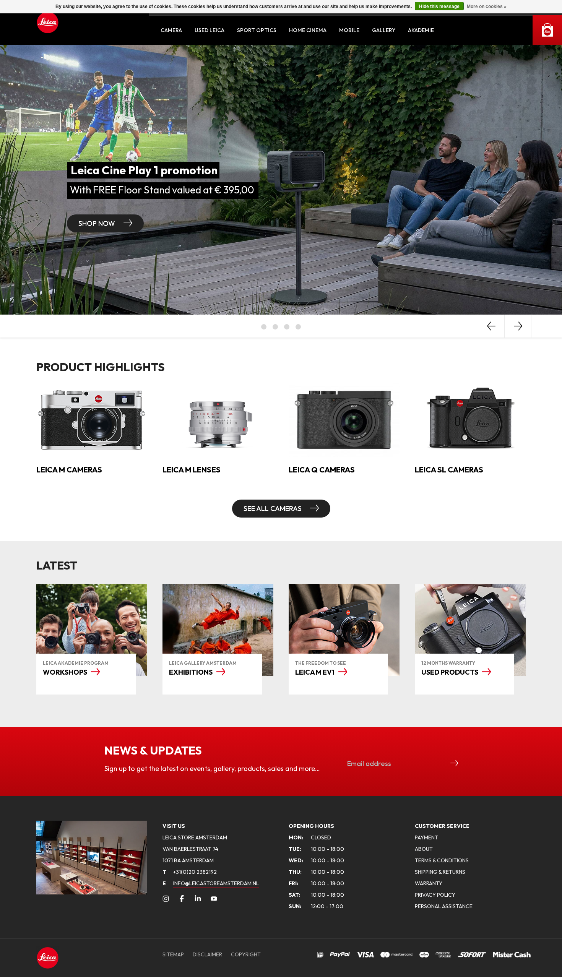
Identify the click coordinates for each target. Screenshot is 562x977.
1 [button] (263, 326)
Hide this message (439, 6)
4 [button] (298, 326)
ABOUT (424, 849)
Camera (171, 30)
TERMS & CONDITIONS (442, 860)
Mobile (349, 30)
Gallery (383, 30)
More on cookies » (487, 6)
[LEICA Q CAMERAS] (344, 419)
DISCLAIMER (207, 954)
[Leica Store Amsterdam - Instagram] (165, 898)
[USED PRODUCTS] (470, 630)
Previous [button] (491, 326)
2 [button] (275, 326)
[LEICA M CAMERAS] (91, 419)
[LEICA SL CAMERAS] (470, 419)
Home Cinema (307, 30)
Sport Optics (256, 30)
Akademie (421, 30)
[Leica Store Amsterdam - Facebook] (182, 898)
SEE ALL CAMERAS (273, 508)
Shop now (97, 223)
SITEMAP (173, 954)
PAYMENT (426, 837)
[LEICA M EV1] (344, 630)
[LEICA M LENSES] (217, 419)
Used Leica (209, 30)
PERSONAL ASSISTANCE (444, 906)
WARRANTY (428, 883)
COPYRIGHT (246, 954)
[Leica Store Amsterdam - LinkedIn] (198, 898)
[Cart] (547, 30)
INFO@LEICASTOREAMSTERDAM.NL (216, 883)
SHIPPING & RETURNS (440, 871)
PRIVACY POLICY (435, 894)
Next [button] (518, 326)
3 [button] (286, 326)
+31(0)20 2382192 (189, 871)
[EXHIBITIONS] (217, 630)
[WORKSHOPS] (91, 630)
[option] (281, 180)
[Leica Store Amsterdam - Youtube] (214, 898)
